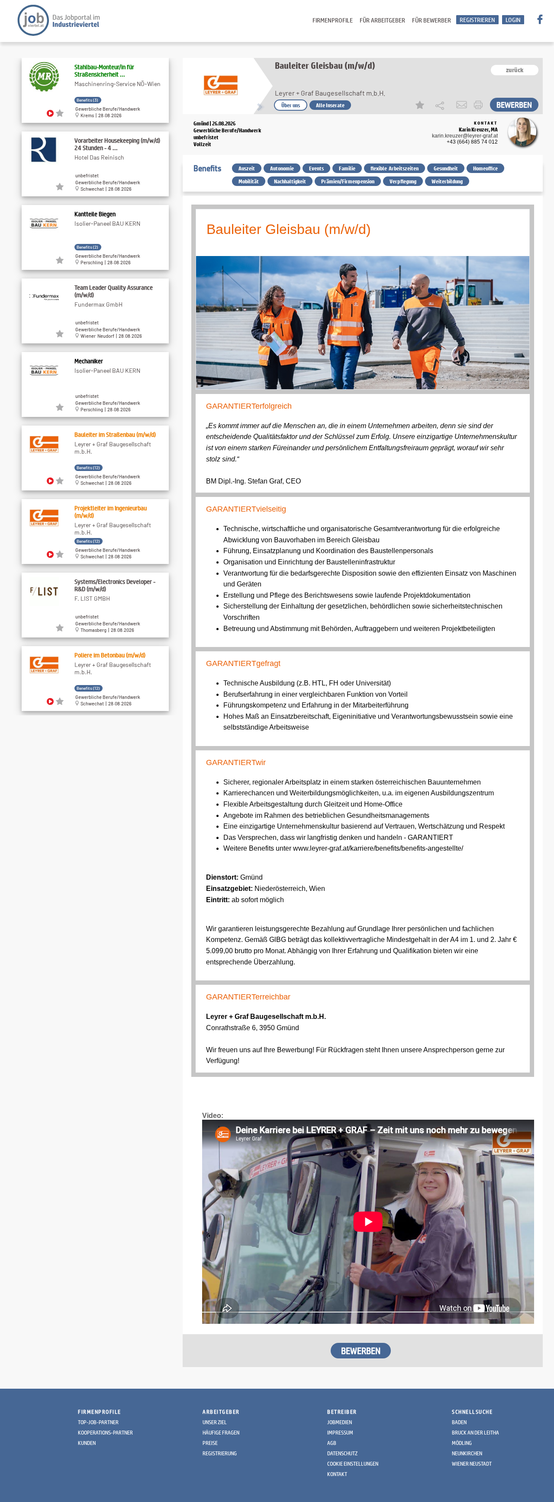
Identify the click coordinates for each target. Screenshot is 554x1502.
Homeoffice (485, 168)
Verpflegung (403, 181)
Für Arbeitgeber (382, 20)
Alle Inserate (330, 105)
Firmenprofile (332, 20)
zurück (514, 70)
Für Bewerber (431, 20)
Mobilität (248, 181)
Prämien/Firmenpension (347, 181)
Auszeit (246, 168)
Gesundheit (446, 168)
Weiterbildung (447, 181)
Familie (347, 168)
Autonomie (282, 168)
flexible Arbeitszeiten (394, 168)
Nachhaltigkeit (290, 181)
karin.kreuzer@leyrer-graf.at (465, 136)
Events (316, 168)
